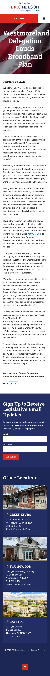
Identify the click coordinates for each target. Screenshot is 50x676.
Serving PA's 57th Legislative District (25, 7)
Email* (6, 434)
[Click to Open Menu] (44, 18)
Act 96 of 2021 (35, 234)
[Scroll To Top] (25, 667)
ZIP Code (7, 445)
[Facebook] (16, 383)
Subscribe (18, 18)
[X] (11, 383)
